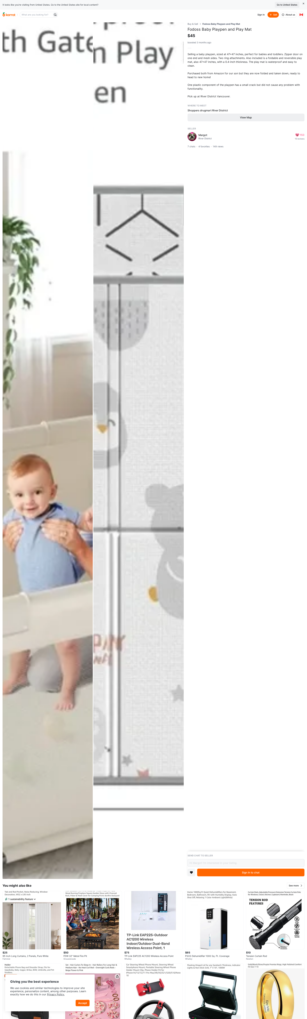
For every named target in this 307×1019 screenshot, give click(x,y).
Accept (82, 1003)
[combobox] (36, 15)
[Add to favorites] (191, 872)
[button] (295, 885)
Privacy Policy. (56, 994)
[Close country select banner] (303, 3)
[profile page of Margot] (192, 136)
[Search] (55, 14)
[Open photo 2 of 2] (138, 450)
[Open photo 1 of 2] (48, 450)
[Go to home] (9, 14)
